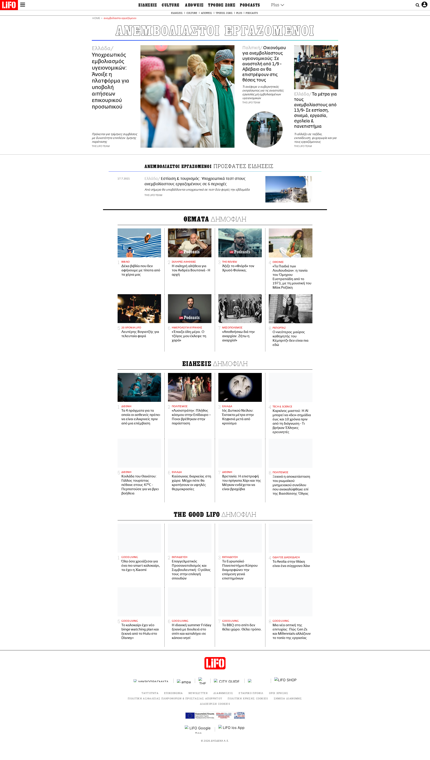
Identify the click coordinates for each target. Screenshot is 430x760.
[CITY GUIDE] (227, 681)
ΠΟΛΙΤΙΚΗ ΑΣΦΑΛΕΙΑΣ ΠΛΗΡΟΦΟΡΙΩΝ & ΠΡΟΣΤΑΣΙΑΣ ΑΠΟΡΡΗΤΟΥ (175, 698)
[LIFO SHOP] (285, 680)
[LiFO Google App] (198, 729)
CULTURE (170, 5)
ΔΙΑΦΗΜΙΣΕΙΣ (223, 693)
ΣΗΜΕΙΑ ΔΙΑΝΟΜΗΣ (288, 698)
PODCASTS (250, 5)
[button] (22, 5)
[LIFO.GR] (9, 6)
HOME (96, 18)
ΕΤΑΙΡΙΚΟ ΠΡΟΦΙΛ (251, 693)
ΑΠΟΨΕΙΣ (194, 5)
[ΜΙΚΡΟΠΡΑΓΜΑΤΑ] (151, 680)
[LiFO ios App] (231, 729)
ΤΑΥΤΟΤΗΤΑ (150, 693)
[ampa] (184, 680)
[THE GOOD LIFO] (202, 680)
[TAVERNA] (258, 680)
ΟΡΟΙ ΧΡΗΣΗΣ (278, 693)
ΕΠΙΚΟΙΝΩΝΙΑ (173, 693)
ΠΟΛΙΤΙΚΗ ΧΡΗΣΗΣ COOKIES (248, 698)
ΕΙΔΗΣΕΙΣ (147, 5)
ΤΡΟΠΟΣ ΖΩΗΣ (221, 5)
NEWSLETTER (198, 693)
